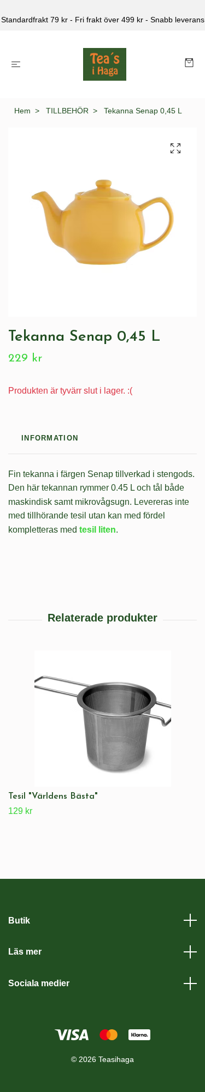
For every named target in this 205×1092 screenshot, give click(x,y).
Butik (19, 920)
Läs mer (25, 951)
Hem (22, 110)
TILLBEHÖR (67, 110)
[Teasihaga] (104, 64)
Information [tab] (49, 438)
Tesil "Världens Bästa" (53, 796)
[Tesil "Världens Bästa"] (102, 718)
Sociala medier (38, 983)
